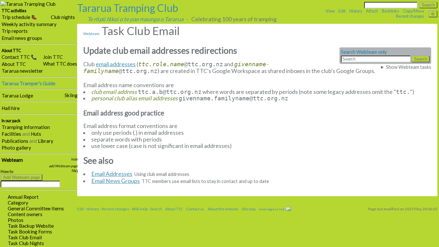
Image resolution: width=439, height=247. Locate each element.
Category (18, 203)
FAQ (75, 171)
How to (7, 171)
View (330, 11)
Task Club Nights (26, 243)
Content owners (25, 214)
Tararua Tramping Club (127, 8)
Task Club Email (25, 237)
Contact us (195, 208)
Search (156, 208)
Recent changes (410, 16)
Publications (15, 141)
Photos (15, 220)
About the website (223, 208)
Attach (372, 11)
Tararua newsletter (22, 71)
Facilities (11, 134)
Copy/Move (413, 11)
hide (74, 159)
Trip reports (15, 31)
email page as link (271, 209)
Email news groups (22, 38)
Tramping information (26, 127)
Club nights (63, 17)
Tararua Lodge (17, 95)
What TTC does (60, 64)
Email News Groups (115, 181)
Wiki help (140, 208)
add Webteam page (63, 166)
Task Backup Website (31, 226)
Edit (341, 11)
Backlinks (390, 11)
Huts (36, 134)
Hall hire (11, 108)
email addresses (116, 64)
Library (45, 141)
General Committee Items (36, 208)
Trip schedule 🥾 (19, 17)
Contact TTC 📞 (19, 57)
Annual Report (23, 197)
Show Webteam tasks (408, 67)
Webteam (12, 160)
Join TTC (53, 57)
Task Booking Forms (30, 231)
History (356, 11)
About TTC (14, 64)
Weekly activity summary (29, 24)
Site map (248, 208)
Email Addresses (111, 173)
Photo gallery (16, 148)
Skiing (71, 95)
